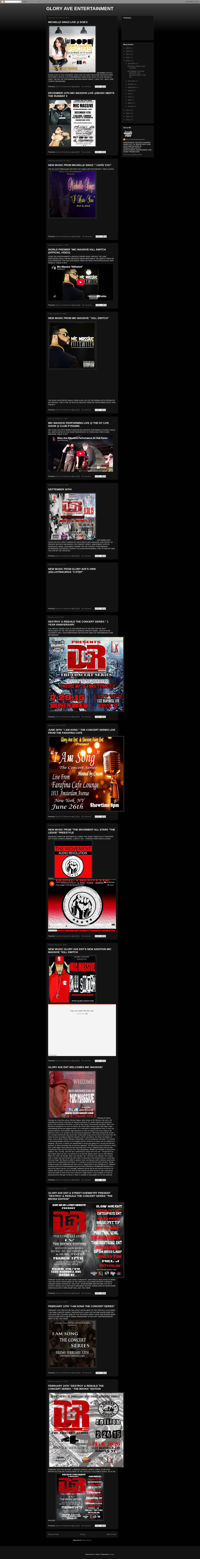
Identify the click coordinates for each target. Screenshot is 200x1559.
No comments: (87, 86)
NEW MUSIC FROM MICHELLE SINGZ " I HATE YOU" (79, 165)
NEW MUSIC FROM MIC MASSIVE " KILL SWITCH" (78, 318)
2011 (128, 120)
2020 (128, 48)
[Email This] (96, 86)
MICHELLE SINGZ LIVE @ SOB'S (68, 22)
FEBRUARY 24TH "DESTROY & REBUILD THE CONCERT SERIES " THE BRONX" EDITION (76, 1387)
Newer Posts (53, 1534)
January (131, 106)
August (130, 90)
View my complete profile (132, 154)
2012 (128, 116)
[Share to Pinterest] (105, 86)
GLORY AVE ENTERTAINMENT (79, 8)
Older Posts (111, 1534)
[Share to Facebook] (102, 86)
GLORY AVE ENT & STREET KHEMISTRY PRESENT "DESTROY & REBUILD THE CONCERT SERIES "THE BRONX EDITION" (80, 1196)
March (130, 103)
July (129, 94)
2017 (128, 54)
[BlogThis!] (98, 86)
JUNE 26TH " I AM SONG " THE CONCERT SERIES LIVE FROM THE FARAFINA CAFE (81, 731)
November (132, 81)
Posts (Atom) (86, 1540)
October (131, 84)
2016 (128, 57)
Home (82, 1534)
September (132, 87)
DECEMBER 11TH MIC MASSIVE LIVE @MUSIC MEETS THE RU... (136, 74)
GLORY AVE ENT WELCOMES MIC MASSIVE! (75, 1067)
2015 (128, 61)
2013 (128, 113)
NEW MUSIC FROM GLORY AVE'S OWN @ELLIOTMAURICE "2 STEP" (72, 570)
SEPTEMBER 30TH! (60, 489)
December (132, 63)
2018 (128, 51)
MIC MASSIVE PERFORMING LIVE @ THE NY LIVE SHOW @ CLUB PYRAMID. (78, 424)
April (130, 100)
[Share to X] (100, 86)
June (130, 97)
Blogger (111, 1554)
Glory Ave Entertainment (135, 139)
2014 (128, 110)
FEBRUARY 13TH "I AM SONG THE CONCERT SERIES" (81, 1306)
